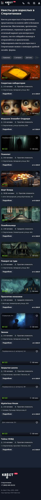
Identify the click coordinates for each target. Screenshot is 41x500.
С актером (18, 57)
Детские (29, 57)
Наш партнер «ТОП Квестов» (10, 493)
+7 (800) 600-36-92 (8, 485)
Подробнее (7, 94)
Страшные (6, 57)
